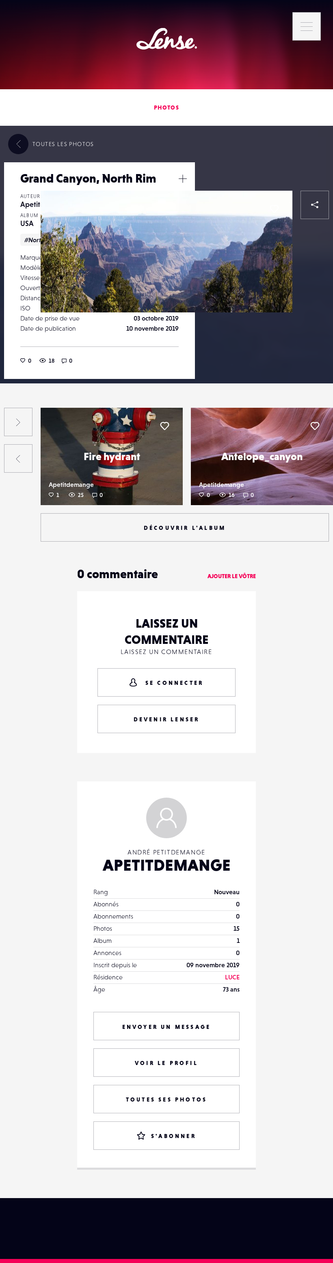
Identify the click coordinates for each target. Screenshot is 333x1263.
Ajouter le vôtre (232, 576)
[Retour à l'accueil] (166, 38)
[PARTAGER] (315, 205)
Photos (166, 107)
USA (27, 223)
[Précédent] (18, 458)
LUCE (232, 977)
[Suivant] (18, 422)
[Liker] (274, 209)
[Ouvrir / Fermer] (183, 178)
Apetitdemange (71, 484)
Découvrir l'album (185, 528)
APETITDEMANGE (167, 865)
